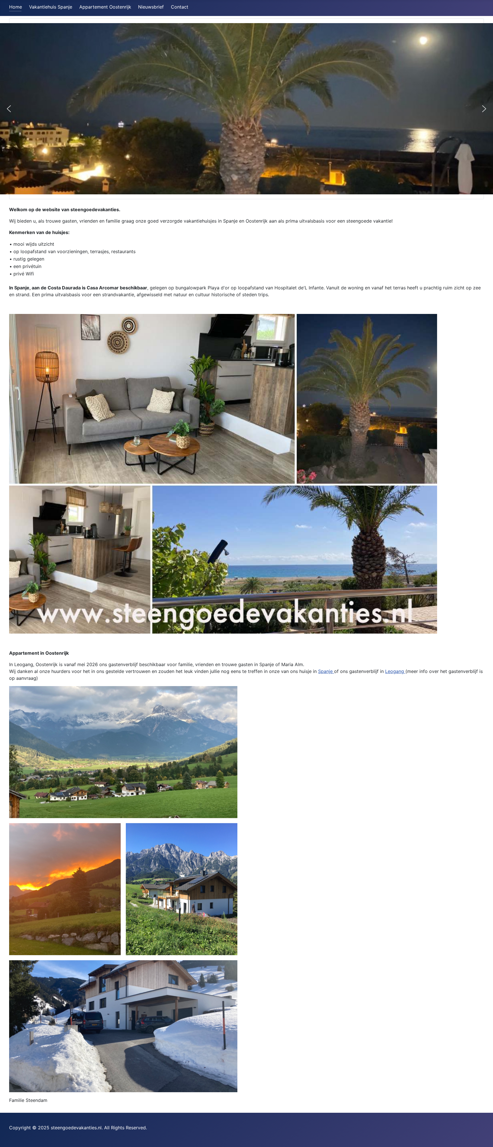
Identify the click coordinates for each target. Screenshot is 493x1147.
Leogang (395, 671)
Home (15, 7)
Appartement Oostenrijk (105, 7)
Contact (179, 7)
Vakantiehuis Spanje (50, 7)
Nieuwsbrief (151, 7)
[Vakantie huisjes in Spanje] (223, 473)
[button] (8, 108)
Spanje (326, 671)
